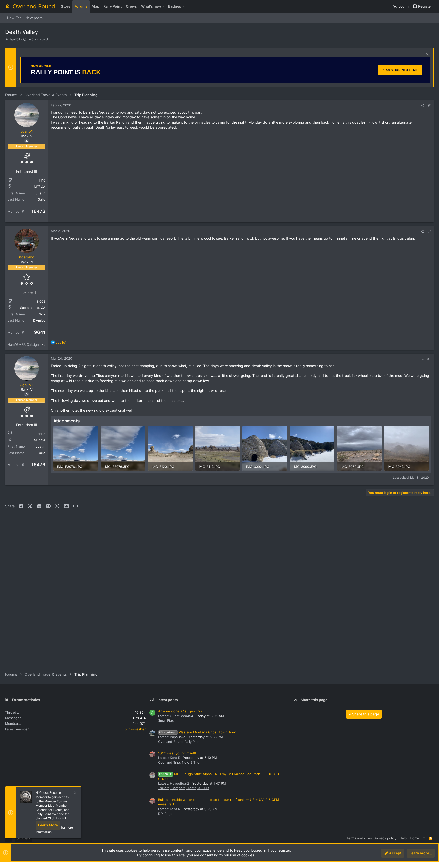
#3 (429, 359)
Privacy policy (385, 838)
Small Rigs (166, 720)
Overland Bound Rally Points (180, 741)
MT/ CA (39, 187)
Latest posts (167, 700)
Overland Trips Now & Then (179, 762)
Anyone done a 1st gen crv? (180, 711)
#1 (429, 106)
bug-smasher (135, 729)
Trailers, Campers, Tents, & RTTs (183, 788)
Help (403, 838)
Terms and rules (359, 838)
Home (414, 838)
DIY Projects (167, 814)
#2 (429, 232)
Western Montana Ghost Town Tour (197, 732)
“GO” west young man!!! (177, 753)
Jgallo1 (14, 39)
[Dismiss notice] (427, 54)
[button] (163, 6)
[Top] (424, 838)
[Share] (422, 105)
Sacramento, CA (32, 308)
